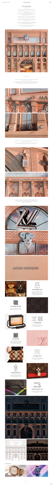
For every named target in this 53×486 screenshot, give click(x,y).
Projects (5, 2)
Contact (8, 2)
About (3, 2)
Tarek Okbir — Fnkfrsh (26, 2)
